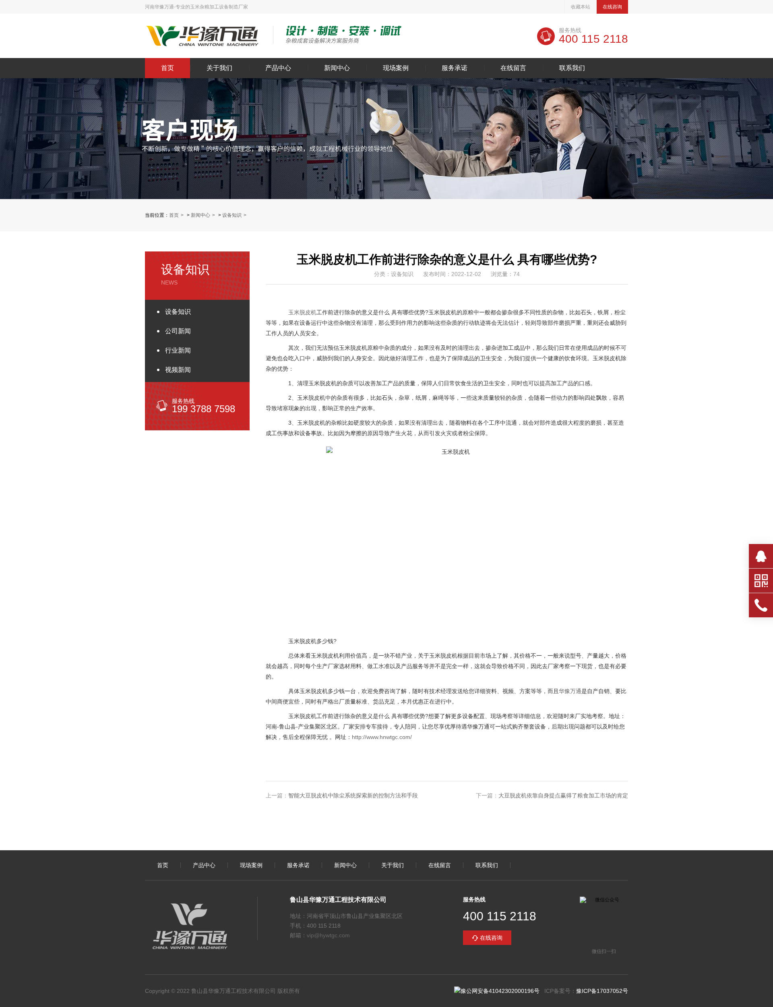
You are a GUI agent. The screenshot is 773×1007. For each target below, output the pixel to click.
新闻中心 (337, 68)
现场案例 (396, 68)
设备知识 (232, 215)
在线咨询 (612, 7)
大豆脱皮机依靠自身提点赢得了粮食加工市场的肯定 (563, 795)
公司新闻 (178, 331)
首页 (167, 68)
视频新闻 (178, 369)
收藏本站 (580, 7)
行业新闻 (178, 350)
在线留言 (513, 68)
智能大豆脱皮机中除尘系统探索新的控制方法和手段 (353, 795)
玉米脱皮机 (302, 312)
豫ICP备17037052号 (602, 991)
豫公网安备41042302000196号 (500, 991)
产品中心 (278, 68)
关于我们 (219, 68)
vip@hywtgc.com (328, 935)
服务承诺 (454, 68)
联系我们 (572, 68)
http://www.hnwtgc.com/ (382, 737)
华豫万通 (570, 691)
